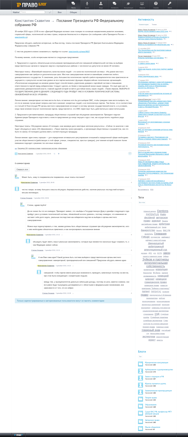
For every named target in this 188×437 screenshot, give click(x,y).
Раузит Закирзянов (144, 56)
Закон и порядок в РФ (154, 376)
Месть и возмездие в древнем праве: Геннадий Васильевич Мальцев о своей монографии (153, 154)
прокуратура (152, 298)
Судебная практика (159, 317)
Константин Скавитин (32, 20)
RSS (151, 189)
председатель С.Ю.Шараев (160, 295)
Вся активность (143, 189)
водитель (149, 234)
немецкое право (151, 285)
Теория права (151, 397)
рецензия (165, 305)
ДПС (150, 253)
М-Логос (156, 273)
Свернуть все (22, 169)
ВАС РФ (166, 230)
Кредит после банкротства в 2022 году (153, 31)
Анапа (165, 221)
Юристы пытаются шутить (155, 383)
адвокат (156, 220)
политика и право (34, 148)
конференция (149, 270)
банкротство (148, 230)
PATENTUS (152, 214)
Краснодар (147, 273)
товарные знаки (162, 327)
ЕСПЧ (159, 253)
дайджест (165, 237)
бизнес (159, 231)
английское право (149, 224)
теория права (149, 327)
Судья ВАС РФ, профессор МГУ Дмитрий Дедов (158, 412)
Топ (140, 356)
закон (166, 252)
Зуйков (165, 256)
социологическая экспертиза (156, 311)
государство (155, 237)
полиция (165, 292)
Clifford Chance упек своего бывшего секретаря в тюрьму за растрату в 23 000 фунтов (154, 114)
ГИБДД (145, 237)
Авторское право (152, 420)
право (144, 294)
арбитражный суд (153, 227)
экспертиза (148, 336)
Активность (146, 19)
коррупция (162, 269)
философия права (157, 334)
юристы (160, 340)
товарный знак (151, 330)
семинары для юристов (161, 308)
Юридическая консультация (156, 362)
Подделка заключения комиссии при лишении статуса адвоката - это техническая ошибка (155, 173)
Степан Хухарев (26, 198)
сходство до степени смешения (155, 324)
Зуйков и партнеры (155, 259)
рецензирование (148, 301)
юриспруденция (162, 337)
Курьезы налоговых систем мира (151, 58)
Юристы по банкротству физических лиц (154, 45)
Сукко (166, 321)
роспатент (145, 308)
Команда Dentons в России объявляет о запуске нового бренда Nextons (153, 38)
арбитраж (164, 224)
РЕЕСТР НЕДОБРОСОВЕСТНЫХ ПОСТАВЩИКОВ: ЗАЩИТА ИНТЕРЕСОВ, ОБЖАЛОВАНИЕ (154, 164)
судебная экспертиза (152, 320)
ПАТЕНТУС (156, 291)
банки (164, 227)
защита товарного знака (152, 256)
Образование (150, 404)
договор (144, 253)
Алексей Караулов (144, 99)
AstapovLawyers (150, 211)
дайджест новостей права (155, 240)
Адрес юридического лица (148, 76)
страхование (148, 314)
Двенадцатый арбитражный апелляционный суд (155, 246)
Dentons (162, 211)
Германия (160, 233)
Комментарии (144, 24)
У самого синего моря (146, 63)
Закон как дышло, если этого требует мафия (155, 69)
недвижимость (149, 276)
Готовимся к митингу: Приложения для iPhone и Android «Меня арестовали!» (153, 138)
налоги (165, 273)
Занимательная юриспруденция (158, 390)
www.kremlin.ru (21, 37)
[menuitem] (60, 12)
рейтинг (162, 298)
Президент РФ (23, 148)
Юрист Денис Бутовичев (146, 29)
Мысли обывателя (152, 427)
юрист (152, 340)
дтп (154, 253)
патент (146, 291)
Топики (154, 24)
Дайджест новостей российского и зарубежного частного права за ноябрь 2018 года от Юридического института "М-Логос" (155, 183)
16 (147, 116)
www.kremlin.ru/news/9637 (79, 52)
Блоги (142, 351)
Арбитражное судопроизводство (159, 369)
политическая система (49, 148)
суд (157, 314)
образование (62, 148)
